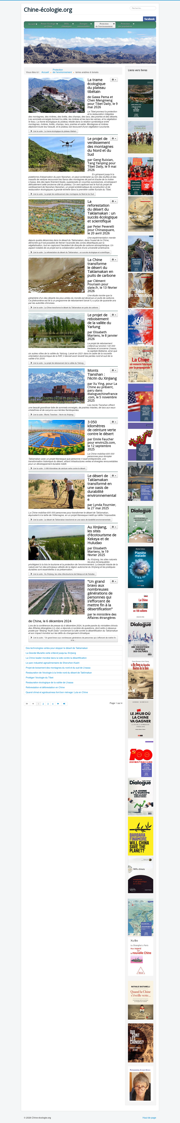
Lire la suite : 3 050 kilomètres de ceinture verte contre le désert (59, 468)
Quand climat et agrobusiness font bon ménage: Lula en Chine (57, 692)
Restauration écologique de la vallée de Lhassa (49, 682)
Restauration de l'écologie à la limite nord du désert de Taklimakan (59, 672)
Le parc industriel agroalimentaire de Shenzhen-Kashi (52, 662)
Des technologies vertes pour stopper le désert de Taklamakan (57, 648)
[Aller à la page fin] (64, 704)
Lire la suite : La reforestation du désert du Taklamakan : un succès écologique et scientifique (71, 252)
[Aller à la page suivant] (58, 704)
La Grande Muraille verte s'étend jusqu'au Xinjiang (51, 652)
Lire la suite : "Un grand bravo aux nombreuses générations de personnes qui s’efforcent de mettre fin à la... (74, 638)
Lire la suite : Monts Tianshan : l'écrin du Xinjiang (53, 414)
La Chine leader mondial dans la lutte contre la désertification (56, 657)
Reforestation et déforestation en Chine (45, 687)
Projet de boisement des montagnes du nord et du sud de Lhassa (58, 667)
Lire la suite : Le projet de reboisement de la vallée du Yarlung (58, 363)
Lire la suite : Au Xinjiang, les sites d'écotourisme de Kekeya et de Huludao (63, 574)
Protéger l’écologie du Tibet (39, 677)
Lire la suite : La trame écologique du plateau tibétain (54, 131)
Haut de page (149, 1117)
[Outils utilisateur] (114, 80)
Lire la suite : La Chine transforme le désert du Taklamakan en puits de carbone (65, 307)
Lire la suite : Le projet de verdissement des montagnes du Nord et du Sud (63, 194)
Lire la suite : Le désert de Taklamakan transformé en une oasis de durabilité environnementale (71, 519)
